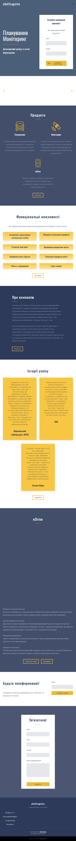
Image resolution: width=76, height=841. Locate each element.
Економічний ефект (10, 817)
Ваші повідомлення (34, 761)
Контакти (10, 824)
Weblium (43, 832)
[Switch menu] (73, 4)
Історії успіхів (10, 820)
